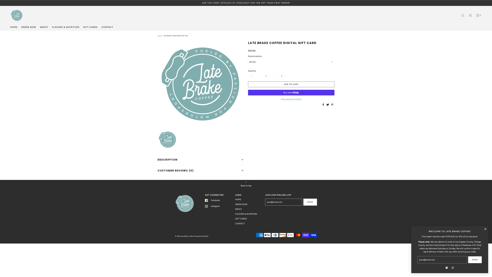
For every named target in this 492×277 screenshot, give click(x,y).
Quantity (252, 71)
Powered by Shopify (201, 236)
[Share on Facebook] (323, 105)
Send (310, 202)
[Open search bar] (463, 15)
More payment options (291, 99)
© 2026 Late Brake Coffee (184, 236)
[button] (167, 140)
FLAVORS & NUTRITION (65, 27)
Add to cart (291, 84)
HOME (13, 27)
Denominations (255, 56)
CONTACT (107, 27)
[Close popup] (485, 229)
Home (160, 36)
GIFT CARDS (90, 27)
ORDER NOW (28, 27)
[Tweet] (327, 105)
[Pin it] (332, 105)
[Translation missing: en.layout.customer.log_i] (470, 15)
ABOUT (44, 27)
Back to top (246, 185)
